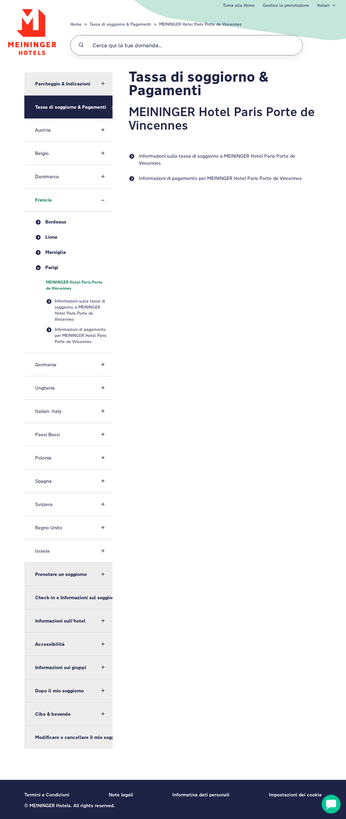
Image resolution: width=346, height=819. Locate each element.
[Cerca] (81, 45)
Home (75, 24)
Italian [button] (323, 5)
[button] (68, 83)
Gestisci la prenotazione (286, 5)
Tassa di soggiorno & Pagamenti (120, 24)
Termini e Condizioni (46, 795)
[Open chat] (331, 804)
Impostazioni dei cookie (295, 795)
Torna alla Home (239, 5)
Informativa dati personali (200, 795)
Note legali (121, 795)
